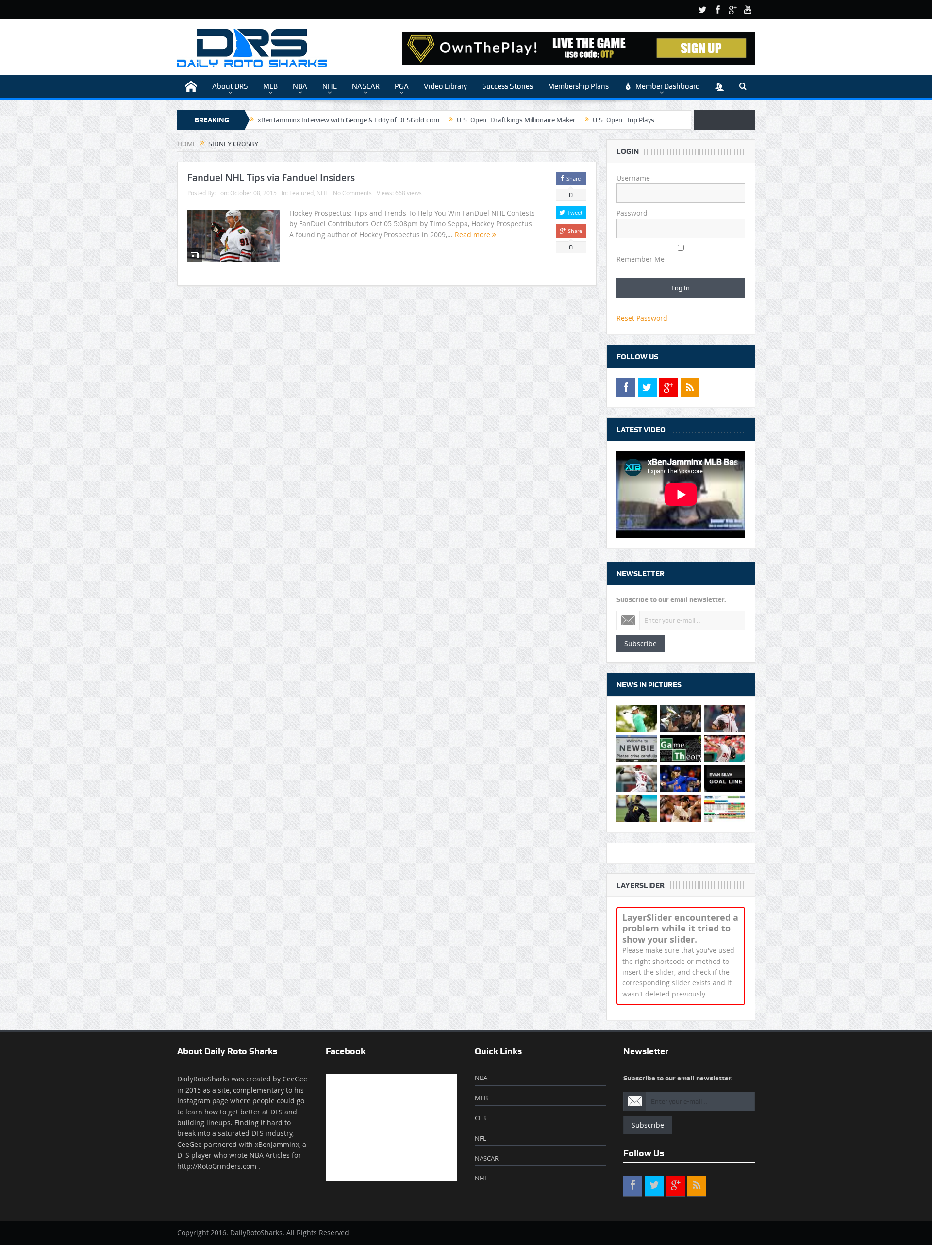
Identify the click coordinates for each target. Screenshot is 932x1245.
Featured (301, 193)
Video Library (445, 86)
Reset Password (641, 318)
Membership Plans (578, 86)
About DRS (230, 86)
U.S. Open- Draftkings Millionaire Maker (516, 120)
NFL (480, 1138)
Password (632, 212)
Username (633, 178)
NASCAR (366, 86)
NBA (300, 86)
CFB (480, 1117)
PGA (402, 86)
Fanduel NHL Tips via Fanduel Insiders (271, 177)
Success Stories (507, 86)
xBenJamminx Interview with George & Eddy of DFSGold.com (348, 120)
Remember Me (640, 259)
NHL (329, 86)
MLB (270, 86)
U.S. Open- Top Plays (623, 120)
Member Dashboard (667, 86)
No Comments (352, 193)
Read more (473, 234)
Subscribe (640, 643)
